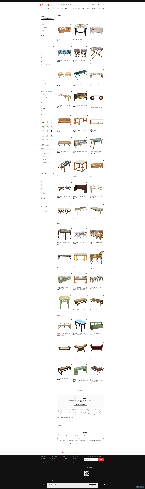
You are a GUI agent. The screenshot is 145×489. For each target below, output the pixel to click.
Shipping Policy (43, 464)
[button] (100, 4)
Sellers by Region (65, 464)
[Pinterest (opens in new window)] (101, 484)
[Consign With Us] (98, 4)
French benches (97, 419)
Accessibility (43, 469)
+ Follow (47, 18)
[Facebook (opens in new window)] (98, 484)
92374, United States (48, 91)
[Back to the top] (142, 483)
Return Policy (43, 462)
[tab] (47, 27)
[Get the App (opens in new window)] (86, 473)
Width (42, 209)
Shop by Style (65, 458)
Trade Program (54, 460)
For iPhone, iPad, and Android (88, 469)
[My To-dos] (96, 4)
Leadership (75, 460)
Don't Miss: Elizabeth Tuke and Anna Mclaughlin (72, 0)
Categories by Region (66, 462)
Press (74, 464)
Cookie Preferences (52, 486)
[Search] (85, 4)
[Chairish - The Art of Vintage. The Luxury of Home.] (45, 4)
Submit (101, 459)
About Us (74, 458)
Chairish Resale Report (76, 469)
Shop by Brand (65, 460)
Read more (59, 425)
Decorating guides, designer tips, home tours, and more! (92, 464)
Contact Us (43, 460)
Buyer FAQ (53, 458)
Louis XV (102, 419)
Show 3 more (43, 193)
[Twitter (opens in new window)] (104, 484)
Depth (42, 200)
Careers (74, 462)
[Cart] (103, 4)
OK (92, 485)
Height (42, 204)
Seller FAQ (53, 467)
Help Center (43, 458)
